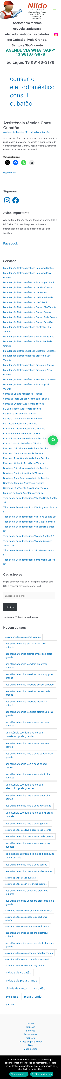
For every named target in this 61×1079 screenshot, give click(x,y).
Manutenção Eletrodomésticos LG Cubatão (25, 302)
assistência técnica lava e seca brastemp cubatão (28, 724)
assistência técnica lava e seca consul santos (26, 765)
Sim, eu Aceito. (19, 1074)
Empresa (30, 1027)
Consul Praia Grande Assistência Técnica (24, 438)
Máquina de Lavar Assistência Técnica (23, 493)
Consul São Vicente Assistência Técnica (24, 428)
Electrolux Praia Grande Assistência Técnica (26, 458)
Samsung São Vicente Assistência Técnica (25, 488)
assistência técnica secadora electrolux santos (29, 953)
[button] (53, 440)
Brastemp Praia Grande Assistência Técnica (26, 478)
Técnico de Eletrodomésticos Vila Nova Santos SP (29, 516)
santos (10, 1004)
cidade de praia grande (21, 980)
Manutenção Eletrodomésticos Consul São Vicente (29, 307)
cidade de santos (17, 988)
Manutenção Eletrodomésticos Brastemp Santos (28, 365)
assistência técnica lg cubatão (20, 877)
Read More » (9, 173)
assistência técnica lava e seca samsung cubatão (28, 845)
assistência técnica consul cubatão (23, 637)
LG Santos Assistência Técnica (19, 413)
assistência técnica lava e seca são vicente (29, 871)
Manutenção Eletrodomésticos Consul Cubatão (28, 322)
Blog (30, 1045)
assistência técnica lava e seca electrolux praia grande (24, 786)
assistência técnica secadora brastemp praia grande (30, 902)
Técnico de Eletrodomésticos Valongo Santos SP (28, 536)
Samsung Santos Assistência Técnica (22, 393)
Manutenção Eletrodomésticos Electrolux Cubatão (29, 351)
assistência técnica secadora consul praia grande (26, 918)
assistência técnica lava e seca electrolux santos (28, 797)
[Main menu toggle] (54, 10)
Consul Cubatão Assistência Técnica (22, 443)
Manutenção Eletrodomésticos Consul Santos (27, 312)
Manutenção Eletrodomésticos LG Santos (25, 292)
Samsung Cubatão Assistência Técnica (23, 403)
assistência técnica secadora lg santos (24, 965)
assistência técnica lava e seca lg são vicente (28, 830)
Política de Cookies (42, 1074)
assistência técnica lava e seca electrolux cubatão (28, 776)
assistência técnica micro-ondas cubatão (26, 884)
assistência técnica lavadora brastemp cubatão (26, 666)
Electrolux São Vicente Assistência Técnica (25, 448)
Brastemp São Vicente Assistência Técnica (25, 468)
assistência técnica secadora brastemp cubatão (27, 892)
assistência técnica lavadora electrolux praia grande (30, 713)
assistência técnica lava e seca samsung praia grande (30, 855)
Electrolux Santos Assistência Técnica (23, 453)
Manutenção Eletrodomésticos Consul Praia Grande (30, 317)
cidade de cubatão (18, 972)
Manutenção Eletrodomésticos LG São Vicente (27, 287)
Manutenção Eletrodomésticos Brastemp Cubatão (29, 379)
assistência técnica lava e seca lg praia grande (29, 814)
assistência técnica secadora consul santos (27, 926)
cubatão (39, 988)
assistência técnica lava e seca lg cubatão (28, 805)
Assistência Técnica (13, 132)
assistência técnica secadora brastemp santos (28, 910)
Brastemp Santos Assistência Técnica (23, 473)
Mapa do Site (30, 1049)
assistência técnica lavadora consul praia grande (28, 693)
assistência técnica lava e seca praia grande (29, 836)
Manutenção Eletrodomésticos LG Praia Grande (28, 297)
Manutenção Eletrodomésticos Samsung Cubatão (29, 282)
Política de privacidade (30, 1041)
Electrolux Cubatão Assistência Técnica (24, 463)
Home (30, 1023)
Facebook (10, 243)
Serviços (30, 1030)
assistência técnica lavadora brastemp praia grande (30, 676)
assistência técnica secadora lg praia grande (27, 959)
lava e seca (12, 996)
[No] (57, 1067)
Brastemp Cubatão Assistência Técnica (23, 483)
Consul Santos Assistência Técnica (21, 433)
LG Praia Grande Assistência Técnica (22, 418)
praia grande (32, 996)
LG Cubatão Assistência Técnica (20, 423)
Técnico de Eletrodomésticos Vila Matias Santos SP (30, 521)
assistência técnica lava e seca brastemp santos (28, 745)
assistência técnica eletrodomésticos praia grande (29, 655)
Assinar (10, 607)
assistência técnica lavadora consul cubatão (30, 684)
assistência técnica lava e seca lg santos (28, 823)
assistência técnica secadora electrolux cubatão (27, 934)
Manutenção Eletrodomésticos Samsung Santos (28, 268)
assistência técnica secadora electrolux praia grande (30, 945)
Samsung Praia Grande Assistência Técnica (26, 398)
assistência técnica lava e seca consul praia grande (29, 755)
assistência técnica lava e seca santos (26, 864)
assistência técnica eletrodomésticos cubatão (26, 645)
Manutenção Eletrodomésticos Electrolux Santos (28, 336)
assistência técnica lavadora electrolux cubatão (26, 703)
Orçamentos (30, 1034)
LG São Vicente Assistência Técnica (22, 408)
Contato (30, 1038)
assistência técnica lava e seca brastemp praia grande (24, 734)
